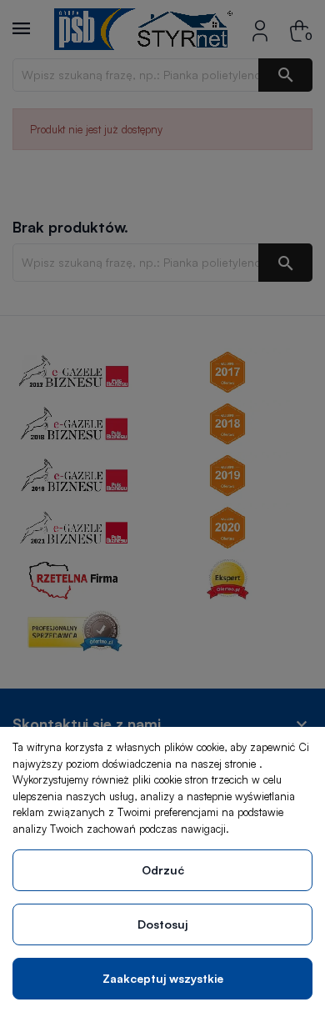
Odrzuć (163, 870)
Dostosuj (163, 924)
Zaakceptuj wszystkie (162, 978)
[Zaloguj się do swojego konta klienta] (260, 29)
